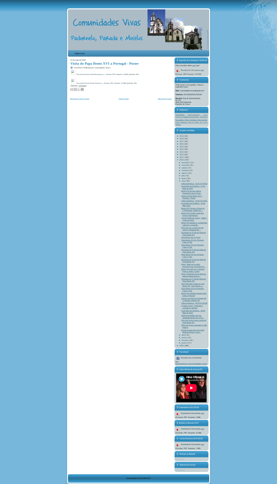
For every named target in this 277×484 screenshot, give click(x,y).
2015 (182, 147)
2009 (182, 346)
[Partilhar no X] (78, 89)
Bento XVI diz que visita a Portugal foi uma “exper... (191, 192)
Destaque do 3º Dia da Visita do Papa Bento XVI (193, 251)
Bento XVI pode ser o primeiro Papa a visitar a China (193, 270)
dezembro (186, 162)
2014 (182, 149)
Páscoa (191, 122)
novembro (186, 165)
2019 (182, 136)
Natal (178, 122)
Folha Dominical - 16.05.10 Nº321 (194, 201)
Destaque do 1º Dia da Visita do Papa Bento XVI (193, 280)
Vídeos (178, 125)
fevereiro (185, 340)
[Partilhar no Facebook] (82, 89)
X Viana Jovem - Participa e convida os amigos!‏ (192, 307)
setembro (185, 170)
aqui (194, 65)
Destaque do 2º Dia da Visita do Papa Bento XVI (193, 261)
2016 (182, 144)
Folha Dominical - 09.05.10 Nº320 (194, 303)
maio (184, 181)
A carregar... (180, 459)
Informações (202, 120)
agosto (184, 173)
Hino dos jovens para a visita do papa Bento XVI (193, 321)
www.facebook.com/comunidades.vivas (191, 364)
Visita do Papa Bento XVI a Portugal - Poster (104, 63)
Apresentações (195, 115)
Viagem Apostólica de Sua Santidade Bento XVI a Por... (192, 317)
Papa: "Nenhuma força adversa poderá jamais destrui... (193, 275)
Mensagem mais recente (79, 99)
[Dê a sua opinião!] (75, 89)
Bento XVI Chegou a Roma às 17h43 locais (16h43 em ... (193, 209)
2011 (182, 157)
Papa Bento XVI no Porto (191, 237)
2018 (182, 139)
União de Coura (200, 122)
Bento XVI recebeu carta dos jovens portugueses (192, 214)
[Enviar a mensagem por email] (71, 89)
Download (82, 86)
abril (183, 335)
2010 (182, 160)
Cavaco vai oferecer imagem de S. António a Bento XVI (193, 299)
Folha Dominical (190, 120)
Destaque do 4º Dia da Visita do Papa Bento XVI (193, 234)
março (184, 337)
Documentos (194, 117)
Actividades (182, 115)
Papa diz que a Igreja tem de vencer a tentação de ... (192, 229)
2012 (182, 154)
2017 (182, 141)
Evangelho (180, 120)
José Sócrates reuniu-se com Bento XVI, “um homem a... (192, 285)
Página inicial (79, 53)
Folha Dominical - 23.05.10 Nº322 (194, 184)
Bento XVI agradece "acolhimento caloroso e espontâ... (194, 224)
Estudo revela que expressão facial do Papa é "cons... (192, 331)
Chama (186, 117)
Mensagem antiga (165, 99)
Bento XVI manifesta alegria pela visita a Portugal (193, 294)
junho (184, 178)
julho (184, 176)
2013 (182, 152)
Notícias (184, 122)
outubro (185, 168)
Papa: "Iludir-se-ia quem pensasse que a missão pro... (193, 265)
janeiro (184, 343)
